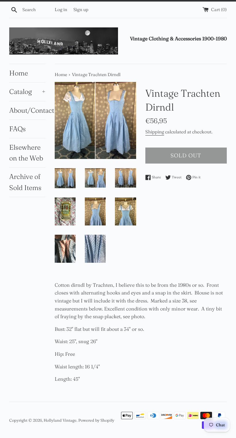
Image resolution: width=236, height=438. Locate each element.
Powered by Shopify (96, 420)
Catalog (27, 91)
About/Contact (27, 110)
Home (18, 73)
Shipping (154, 132)
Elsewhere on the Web (26, 152)
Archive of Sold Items (25, 182)
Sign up (80, 9)
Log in (61, 9)
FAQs (17, 128)
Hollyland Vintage (60, 420)
